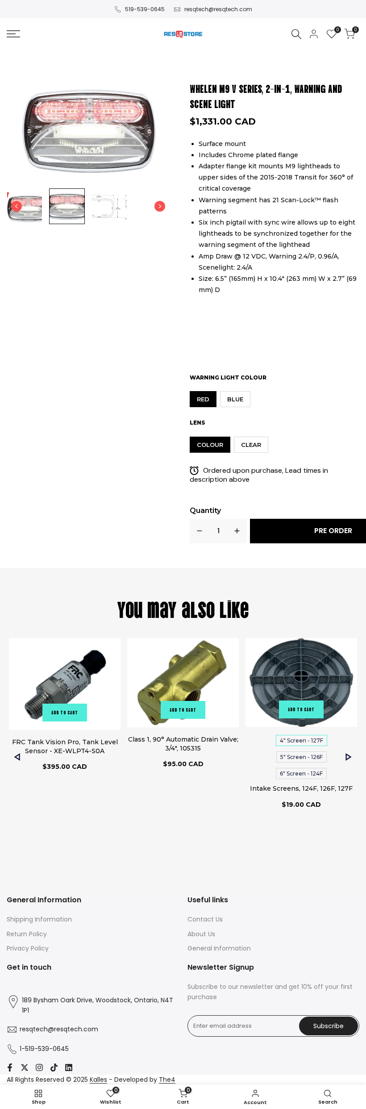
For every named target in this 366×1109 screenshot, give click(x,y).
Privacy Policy (28, 948)
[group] (24, 206)
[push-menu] (13, 34)
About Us (201, 934)
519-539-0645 (145, 9)
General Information (219, 948)
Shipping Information (39, 919)
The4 (167, 1079)
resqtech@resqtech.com (218, 9)
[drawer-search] (296, 34)
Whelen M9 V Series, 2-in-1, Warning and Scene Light (266, 95)
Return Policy (27, 934)
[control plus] (237, 531)
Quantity (205, 510)
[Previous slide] (16, 206)
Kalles (98, 1079)
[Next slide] (159, 206)
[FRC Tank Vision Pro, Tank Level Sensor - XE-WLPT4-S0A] (65, 685)
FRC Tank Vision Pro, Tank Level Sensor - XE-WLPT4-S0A (65, 746)
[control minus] (199, 531)
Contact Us (205, 919)
